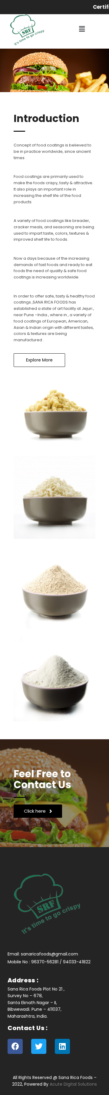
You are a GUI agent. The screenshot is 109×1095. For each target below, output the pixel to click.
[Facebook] (15, 1046)
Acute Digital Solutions (73, 1084)
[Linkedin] (62, 1046)
